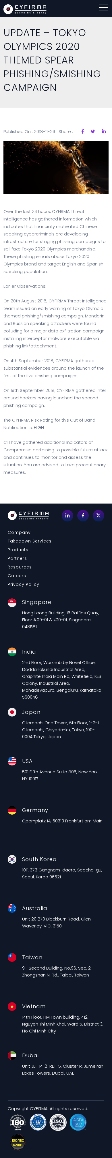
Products (18, 550)
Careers (17, 576)
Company (19, 532)
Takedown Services (30, 541)
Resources (20, 567)
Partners (17, 558)
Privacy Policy (23, 584)
